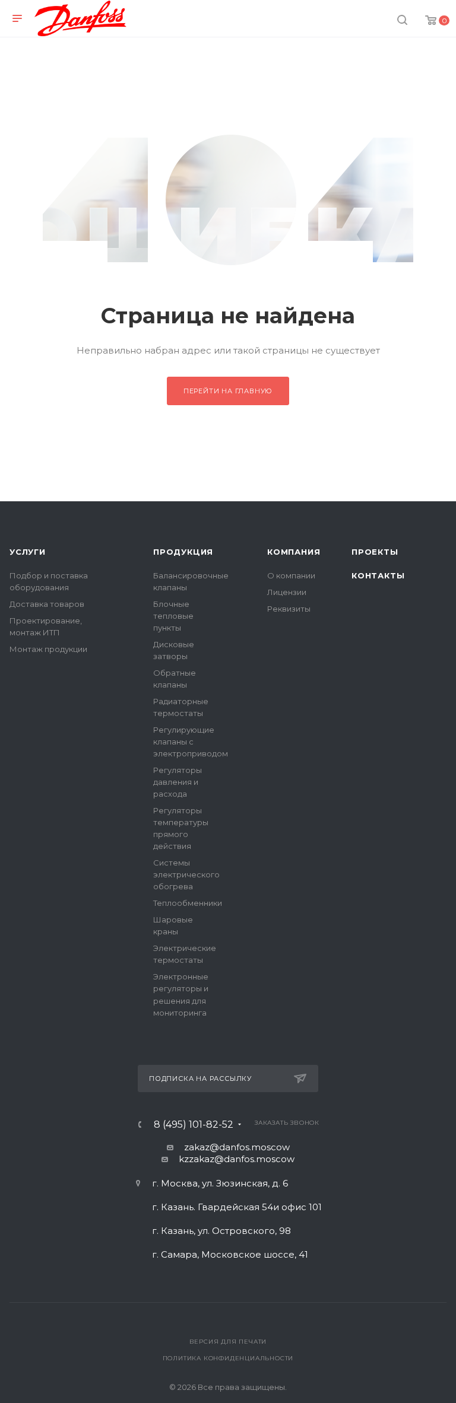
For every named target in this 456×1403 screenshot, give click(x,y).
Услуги (28, 551)
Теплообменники (187, 903)
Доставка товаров (47, 604)
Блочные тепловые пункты (173, 615)
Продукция (183, 551)
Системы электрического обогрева (186, 874)
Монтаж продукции (48, 649)
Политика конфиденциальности (228, 1358)
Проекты (375, 551)
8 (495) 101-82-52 (193, 1125)
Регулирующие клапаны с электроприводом (190, 741)
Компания (293, 551)
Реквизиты (289, 608)
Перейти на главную (228, 391)
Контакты (378, 575)
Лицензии (286, 592)
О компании (291, 575)
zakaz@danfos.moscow (237, 1147)
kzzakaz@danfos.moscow (236, 1159)
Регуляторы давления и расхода (177, 781)
